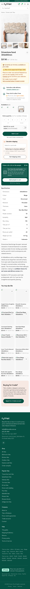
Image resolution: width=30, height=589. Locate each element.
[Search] (27, 8)
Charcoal (12, 551)
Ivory (22, 549)
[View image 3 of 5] (15, 45)
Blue (22, 553)
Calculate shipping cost (12, 89)
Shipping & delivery (7, 532)
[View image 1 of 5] (3, 45)
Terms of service (7, 541)
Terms (14, 586)
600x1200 (9, 560)
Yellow (13, 553)
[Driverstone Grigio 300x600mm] (9, 109)
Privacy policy (6, 538)
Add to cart (15, 133)
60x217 (11, 556)
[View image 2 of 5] (9, 45)
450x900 (25, 558)
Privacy (10, 586)
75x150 (15, 556)
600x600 (4, 560)
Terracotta (5, 553)
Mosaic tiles (5, 496)
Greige (4, 551)
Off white (17, 549)
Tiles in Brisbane (6, 513)
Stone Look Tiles (10, 12)
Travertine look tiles (8, 474)
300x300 (14, 558)
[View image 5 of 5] (26, 45)
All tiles (4, 452)
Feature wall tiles (7, 463)
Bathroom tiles (6, 454)
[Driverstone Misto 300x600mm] (15, 109)
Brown (21, 551)
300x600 (19, 558)
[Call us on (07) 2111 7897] (18, 4)
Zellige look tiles (6, 502)
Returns (4, 535)
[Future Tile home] (7, 4)
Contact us (6, 76)
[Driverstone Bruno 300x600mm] (3, 109)
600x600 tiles (6, 493)
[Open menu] (2, 4)
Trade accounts (6, 518)
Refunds (20, 586)
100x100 (25, 556)
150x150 (4, 558)
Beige (25, 549)
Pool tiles (4, 491)
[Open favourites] (24, 4)
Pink (10, 553)
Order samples (6, 465)
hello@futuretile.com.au (9, 429)
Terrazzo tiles (6, 482)
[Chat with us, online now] (21, 4)
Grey (8, 551)
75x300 (20, 556)
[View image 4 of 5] (21, 45)
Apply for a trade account (13, 401)
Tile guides (5, 530)
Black (17, 551)
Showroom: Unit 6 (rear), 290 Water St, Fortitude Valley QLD (13, 437)
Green (18, 553)
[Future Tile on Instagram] (3, 442)
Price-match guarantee (9, 516)
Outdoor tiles (6, 460)
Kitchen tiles (5, 457)
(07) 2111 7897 (5, 431)
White (12, 549)
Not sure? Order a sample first (15, 137)
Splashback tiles (6, 477)
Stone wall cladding (7, 488)
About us (4, 510)
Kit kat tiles (5, 485)
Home (3, 12)
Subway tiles (5, 479)
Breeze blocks (6, 499)
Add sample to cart (15, 180)
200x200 (9, 558)
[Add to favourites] (27, 52)
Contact (4, 521)
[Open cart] (27, 4)
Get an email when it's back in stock (13, 81)
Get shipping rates (15, 157)
